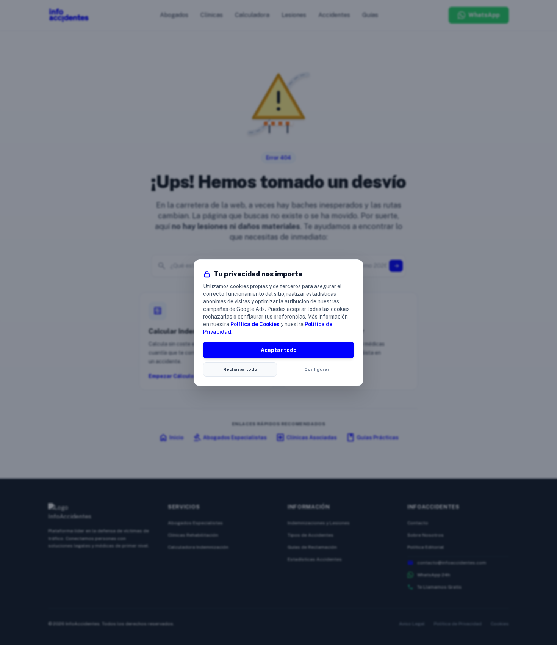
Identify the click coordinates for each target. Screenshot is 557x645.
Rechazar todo (240, 369)
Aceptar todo (279, 350)
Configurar (317, 369)
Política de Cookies (255, 324)
